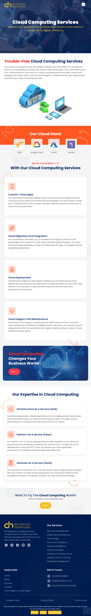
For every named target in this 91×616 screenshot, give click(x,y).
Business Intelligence (56, 546)
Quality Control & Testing (58, 557)
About (7, 579)
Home (7, 575)
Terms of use (81, 600)
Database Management (58, 561)
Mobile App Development (59, 534)
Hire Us (14, 371)
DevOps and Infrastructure (59, 553)
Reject (43, 612)
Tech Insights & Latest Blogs (17, 590)
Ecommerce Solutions (57, 542)
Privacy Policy (47, 600)
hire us (45, 505)
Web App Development (58, 531)
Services (8, 583)
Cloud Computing (55, 550)
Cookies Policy (12, 600)
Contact (8, 587)
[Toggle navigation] (83, 4)
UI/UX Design (53, 538)
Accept (34, 612)
